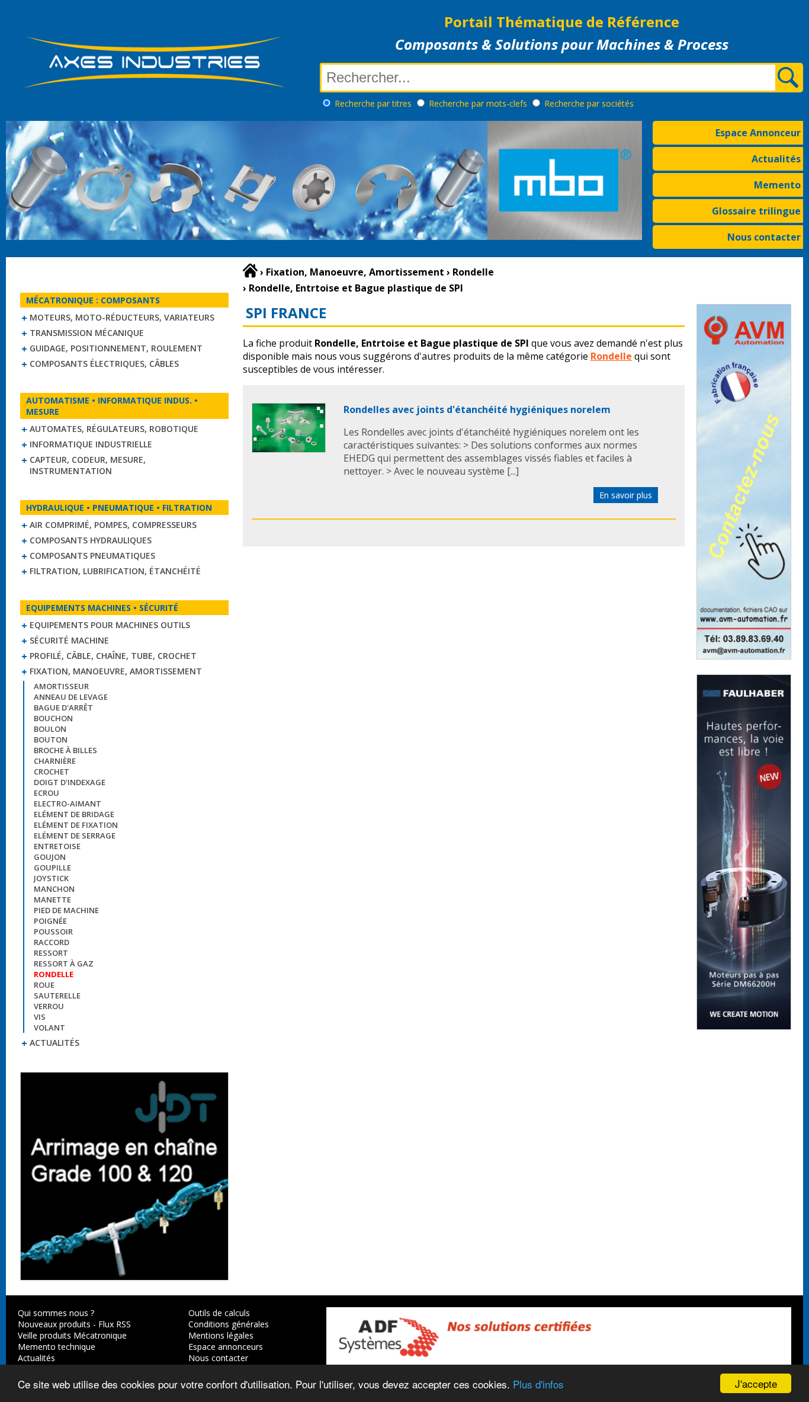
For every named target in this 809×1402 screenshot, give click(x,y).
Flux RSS (114, 1324)
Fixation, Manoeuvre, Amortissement (116, 671)
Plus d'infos (538, 1384)
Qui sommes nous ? (56, 1312)
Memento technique (56, 1346)
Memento (777, 184)
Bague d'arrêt (63, 707)
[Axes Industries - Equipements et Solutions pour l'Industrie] (154, 87)
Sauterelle (57, 995)
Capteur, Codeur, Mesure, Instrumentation (88, 465)
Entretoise (57, 846)
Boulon (50, 729)
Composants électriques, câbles (104, 363)
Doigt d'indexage (69, 782)
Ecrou (46, 793)
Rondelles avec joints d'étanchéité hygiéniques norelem (477, 409)
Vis (40, 1017)
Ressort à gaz (64, 963)
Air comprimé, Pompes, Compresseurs (113, 524)
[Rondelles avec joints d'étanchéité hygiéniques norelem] (289, 449)
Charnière (55, 761)
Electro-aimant (67, 803)
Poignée (50, 921)
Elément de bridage (74, 814)
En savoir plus (625, 495)
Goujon (50, 857)
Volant (49, 1027)
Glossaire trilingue (756, 210)
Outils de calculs (219, 1312)
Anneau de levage (71, 697)
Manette (52, 899)
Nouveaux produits (54, 1324)
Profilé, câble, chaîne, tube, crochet (113, 655)
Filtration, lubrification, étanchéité (115, 571)
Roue (44, 985)
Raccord (51, 942)
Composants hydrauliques (91, 540)
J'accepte (756, 1383)
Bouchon (53, 718)
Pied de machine (66, 910)
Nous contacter (764, 237)
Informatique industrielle (91, 444)
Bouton (51, 739)
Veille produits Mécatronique (72, 1335)
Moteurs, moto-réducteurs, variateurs (122, 317)
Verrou (49, 1006)
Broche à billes (65, 750)
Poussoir (53, 931)
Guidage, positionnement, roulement (116, 348)
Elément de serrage (74, 835)
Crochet (51, 771)
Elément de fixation (76, 825)
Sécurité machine (69, 640)
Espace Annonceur (758, 132)
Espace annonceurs (225, 1346)
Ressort (51, 953)
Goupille (52, 867)
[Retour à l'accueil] (250, 270)
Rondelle (611, 356)
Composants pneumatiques (92, 555)
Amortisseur (61, 686)
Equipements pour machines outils (110, 624)
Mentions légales (220, 1335)
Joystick (51, 878)
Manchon (54, 889)
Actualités (776, 158)
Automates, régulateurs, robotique (114, 428)
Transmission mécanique (87, 332)
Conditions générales (228, 1324)
